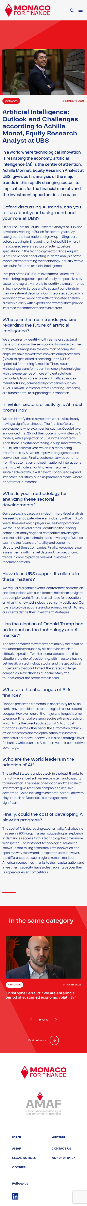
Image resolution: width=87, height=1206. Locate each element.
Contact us (61, 1149)
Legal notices (24, 1158)
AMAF (16, 1149)
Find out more (37, 1040)
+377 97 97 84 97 (63, 1158)
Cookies (19, 1167)
